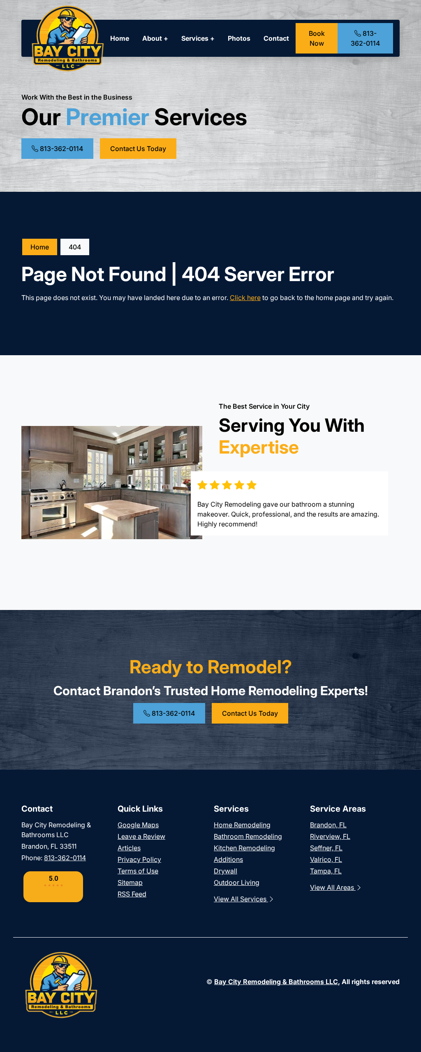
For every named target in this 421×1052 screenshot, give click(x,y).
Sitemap (130, 882)
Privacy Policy (139, 859)
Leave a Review (141, 836)
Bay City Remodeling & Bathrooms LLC (276, 982)
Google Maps (138, 825)
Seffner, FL (326, 848)
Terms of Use (138, 871)
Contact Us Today (138, 148)
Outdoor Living (236, 882)
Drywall (225, 871)
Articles (129, 848)
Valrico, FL (326, 859)
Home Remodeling (242, 825)
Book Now (317, 38)
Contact (276, 38)
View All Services (241, 899)
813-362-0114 (365, 38)
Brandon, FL (328, 825)
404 (75, 247)
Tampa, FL (326, 871)
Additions (228, 859)
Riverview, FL (330, 836)
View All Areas (333, 887)
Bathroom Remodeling (248, 836)
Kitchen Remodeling (244, 848)
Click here (245, 297)
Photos (239, 38)
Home (119, 38)
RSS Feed (132, 894)
